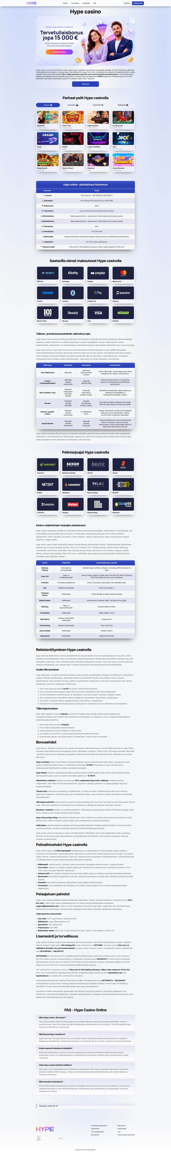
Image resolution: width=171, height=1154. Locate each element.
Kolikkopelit (122, 105)
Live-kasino (71, 105)
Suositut (46, 105)
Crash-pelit (96, 105)
